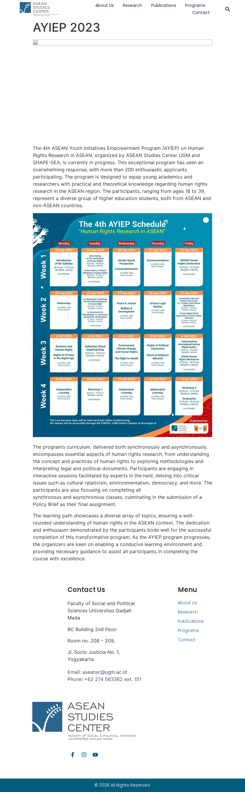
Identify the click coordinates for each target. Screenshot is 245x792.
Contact (201, 13)
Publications (163, 5)
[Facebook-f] (72, 754)
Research (132, 5)
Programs (195, 5)
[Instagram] (84, 754)
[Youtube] (95, 754)
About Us (104, 5)
